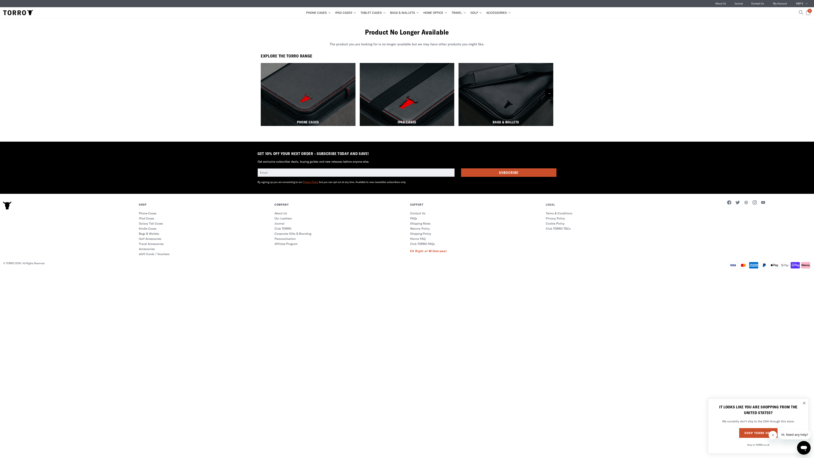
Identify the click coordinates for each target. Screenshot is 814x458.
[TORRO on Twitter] (738, 203)
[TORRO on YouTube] (763, 203)
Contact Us (757, 3)
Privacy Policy (310, 182)
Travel (457, 12)
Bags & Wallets (402, 12)
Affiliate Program (286, 244)
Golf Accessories (150, 239)
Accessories (496, 12)
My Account (780, 3)
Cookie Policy (555, 223)
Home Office (433, 12)
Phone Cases (316, 12)
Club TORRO (283, 228)
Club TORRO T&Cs (558, 228)
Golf (474, 12)
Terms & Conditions (559, 213)
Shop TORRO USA (758, 433)
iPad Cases (343, 12)
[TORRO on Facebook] (729, 203)
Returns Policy (420, 228)
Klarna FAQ (417, 239)
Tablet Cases (371, 12)
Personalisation (285, 239)
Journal (739, 3)
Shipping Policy (420, 234)
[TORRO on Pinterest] (746, 203)
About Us (720, 3)
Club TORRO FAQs (422, 244)
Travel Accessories (151, 244)
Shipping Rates (420, 223)
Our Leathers (283, 218)
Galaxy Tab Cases (151, 223)
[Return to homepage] (18, 13)
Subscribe (509, 172)
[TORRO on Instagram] (755, 203)
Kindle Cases (147, 228)
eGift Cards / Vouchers (154, 254)
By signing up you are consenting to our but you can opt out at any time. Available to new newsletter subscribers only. (332, 182)
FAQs (413, 218)
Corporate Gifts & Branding (293, 234)
